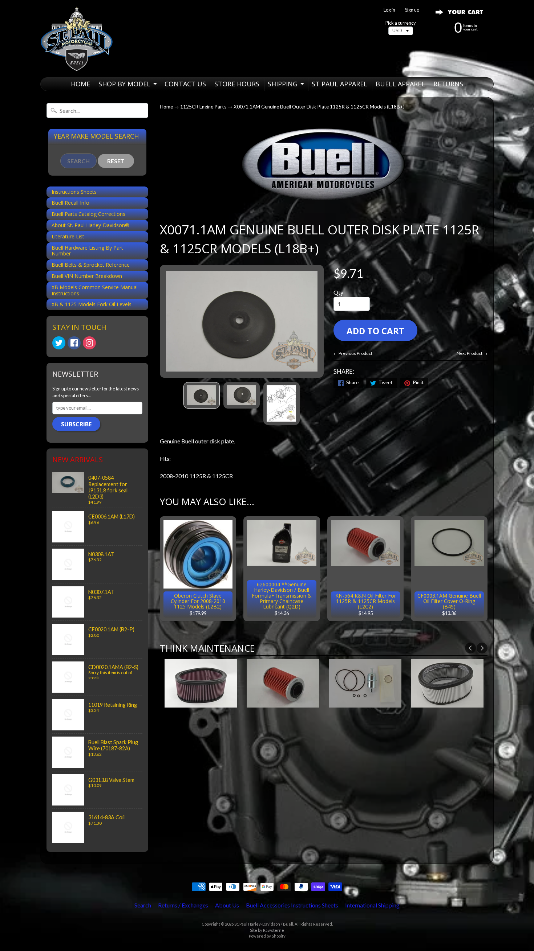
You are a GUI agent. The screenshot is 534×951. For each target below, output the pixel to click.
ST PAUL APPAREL (339, 83)
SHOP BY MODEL (124, 83)
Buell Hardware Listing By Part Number (87, 250)
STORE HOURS (236, 83)
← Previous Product (352, 353)
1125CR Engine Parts (203, 107)
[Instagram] (89, 342)
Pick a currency (400, 23)
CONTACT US (185, 83)
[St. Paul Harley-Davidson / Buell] (76, 38)
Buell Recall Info (70, 202)
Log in (389, 10)
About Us (227, 905)
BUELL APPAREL (400, 83)
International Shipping (372, 905)
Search (142, 905)
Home (166, 107)
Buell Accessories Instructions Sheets (292, 905)
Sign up (412, 10)
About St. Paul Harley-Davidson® (90, 225)
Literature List (68, 236)
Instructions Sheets (74, 191)
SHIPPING (283, 83)
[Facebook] (74, 342)
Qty (338, 292)
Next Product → (472, 353)
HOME (80, 83)
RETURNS (448, 83)
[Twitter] (58, 342)
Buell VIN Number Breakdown (87, 275)
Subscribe (76, 424)
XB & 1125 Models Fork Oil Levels (92, 304)
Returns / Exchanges (183, 905)
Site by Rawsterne (267, 930)
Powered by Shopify (267, 936)
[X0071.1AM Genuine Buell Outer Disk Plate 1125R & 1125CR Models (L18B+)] (201, 395)
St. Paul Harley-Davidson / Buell (263, 924)
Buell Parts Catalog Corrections (88, 213)
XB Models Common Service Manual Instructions (95, 290)
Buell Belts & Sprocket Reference (91, 264)
